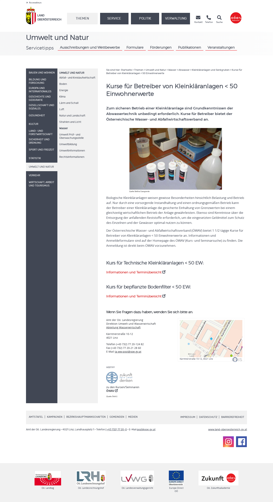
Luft (61, 109)
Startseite (126, 70)
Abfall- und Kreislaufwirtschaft (77, 77)
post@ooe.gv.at (146, 429)
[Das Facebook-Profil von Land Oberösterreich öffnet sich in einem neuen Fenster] (241, 441)
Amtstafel (36, 417)
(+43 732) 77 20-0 (116, 429)
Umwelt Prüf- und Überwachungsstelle (71, 136)
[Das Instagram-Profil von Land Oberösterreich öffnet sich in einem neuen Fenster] (228, 441)
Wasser (63, 128)
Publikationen (189, 47)
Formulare (135, 47)
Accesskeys (35, 2)
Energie (63, 90)
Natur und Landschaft (72, 115)
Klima (62, 96)
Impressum (187, 417)
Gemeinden (117, 417)
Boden (63, 84)
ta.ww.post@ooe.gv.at (128, 351)
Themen (82, 18)
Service (114, 18)
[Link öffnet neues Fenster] (236, 15)
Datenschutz (208, 417)
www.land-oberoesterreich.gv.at (227, 429)
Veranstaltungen (221, 47)
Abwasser (184, 70)
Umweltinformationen (72, 150)
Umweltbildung (68, 144)
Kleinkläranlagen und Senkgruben (211, 70)
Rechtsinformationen (71, 157)
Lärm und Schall (68, 103)
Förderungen (161, 47)
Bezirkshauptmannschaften (86, 417)
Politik (145, 18)
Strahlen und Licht (70, 122)
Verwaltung (176, 18)
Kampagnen (54, 417)
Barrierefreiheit (232, 417)
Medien (133, 417)
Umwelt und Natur (71, 73)
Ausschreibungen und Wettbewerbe (90, 47)
